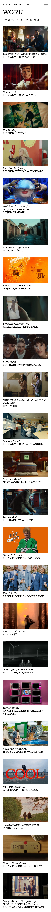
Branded (8, 20)
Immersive (33, 20)
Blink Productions (16, 4)
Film (19, 20)
